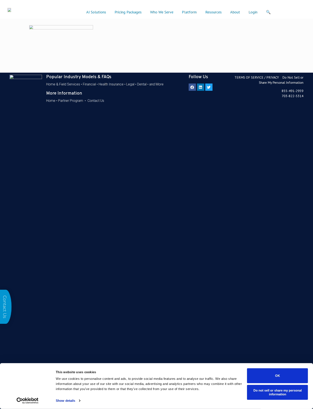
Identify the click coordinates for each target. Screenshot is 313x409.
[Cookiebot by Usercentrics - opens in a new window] (27, 400)
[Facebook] (192, 87)
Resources (213, 12)
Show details (65, 400)
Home (50, 101)
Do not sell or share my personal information (277, 392)
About (235, 12)
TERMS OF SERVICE (248, 77)
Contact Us (96, 101)
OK (277, 375)
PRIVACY (272, 77)
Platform (189, 12)
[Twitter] (208, 87)
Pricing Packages (128, 12)
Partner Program (70, 101)
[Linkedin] (200, 87)
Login (252, 12)
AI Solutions (96, 12)
